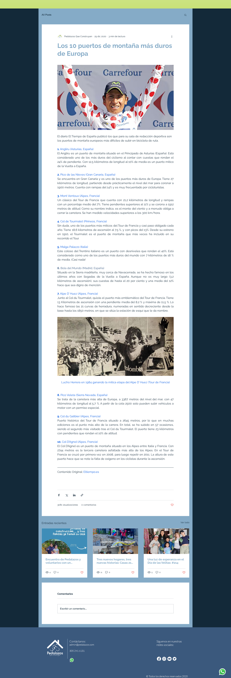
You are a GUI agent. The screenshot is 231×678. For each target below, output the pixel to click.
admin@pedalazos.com (81, 644)
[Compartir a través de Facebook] (58, 495)
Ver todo (185, 522)
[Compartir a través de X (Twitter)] (66, 495)
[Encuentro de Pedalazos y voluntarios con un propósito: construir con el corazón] (64, 541)
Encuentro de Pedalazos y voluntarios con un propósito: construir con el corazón (63, 561)
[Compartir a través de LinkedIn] (74, 495)
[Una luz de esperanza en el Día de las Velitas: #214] (166, 541)
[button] (185, 15)
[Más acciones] (172, 36)
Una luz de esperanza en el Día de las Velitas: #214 (166, 561)
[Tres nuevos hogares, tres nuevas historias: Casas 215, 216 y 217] (115, 541)
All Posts (46, 14)
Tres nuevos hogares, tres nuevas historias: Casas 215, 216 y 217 (115, 561)
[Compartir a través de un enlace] (81, 495)
